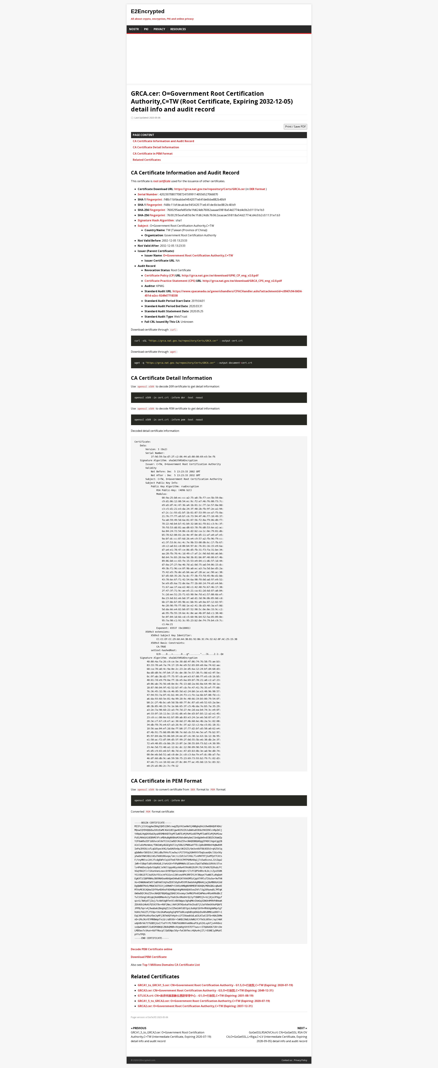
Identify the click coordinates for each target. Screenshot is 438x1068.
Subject (143, 226)
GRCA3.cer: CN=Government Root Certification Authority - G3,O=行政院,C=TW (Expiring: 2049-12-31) (205, 990)
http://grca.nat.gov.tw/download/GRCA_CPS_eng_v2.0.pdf (242, 281)
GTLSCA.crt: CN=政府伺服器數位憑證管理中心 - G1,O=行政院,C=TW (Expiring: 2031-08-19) (195, 995)
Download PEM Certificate (149, 957)
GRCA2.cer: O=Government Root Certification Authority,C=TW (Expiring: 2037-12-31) (195, 1006)
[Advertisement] (219, 60)
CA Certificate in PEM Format (153, 153)
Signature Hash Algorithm (156, 220)
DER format (257, 189)
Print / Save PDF (295, 126)
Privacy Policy (300, 1060)
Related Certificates (147, 160)
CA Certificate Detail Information (156, 147)
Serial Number (148, 194)
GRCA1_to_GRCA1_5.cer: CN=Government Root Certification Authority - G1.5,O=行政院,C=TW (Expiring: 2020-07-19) (215, 985)
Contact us (287, 1060)
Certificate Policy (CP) (160, 275)
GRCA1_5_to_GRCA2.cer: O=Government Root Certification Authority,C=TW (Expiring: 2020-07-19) (204, 1001)
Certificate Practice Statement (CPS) (170, 281)
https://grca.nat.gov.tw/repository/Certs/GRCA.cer (209, 189)
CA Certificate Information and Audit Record (163, 141)
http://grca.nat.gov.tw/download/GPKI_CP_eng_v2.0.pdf (220, 275)
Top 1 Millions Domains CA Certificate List (171, 965)
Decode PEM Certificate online (151, 949)
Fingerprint (154, 199)
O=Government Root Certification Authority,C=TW (198, 255)
